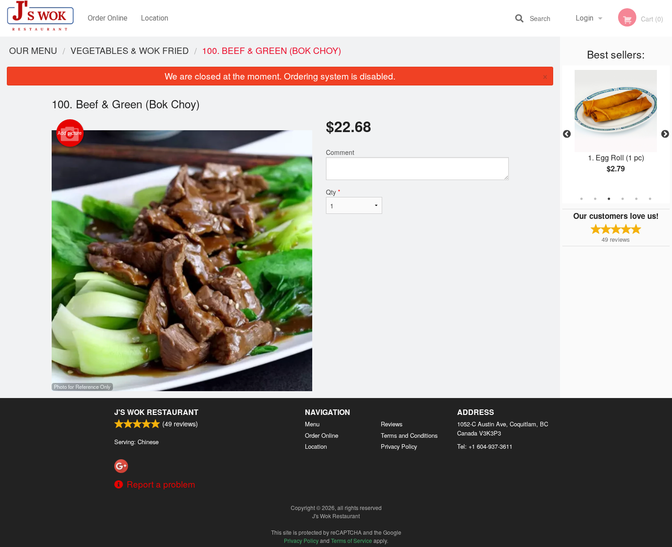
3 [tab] (608, 198)
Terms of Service (351, 540)
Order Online (108, 18)
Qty (333, 191)
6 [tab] (650, 198)
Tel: (484, 446)
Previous (566, 134)
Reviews (391, 424)
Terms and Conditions (409, 435)
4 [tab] (622, 198)
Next (665, 134)
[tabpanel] (616, 129)
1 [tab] (581, 198)
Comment (340, 152)
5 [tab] (636, 198)
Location (154, 18)
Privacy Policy (399, 446)
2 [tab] (595, 198)
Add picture (70, 133)
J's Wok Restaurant (156, 412)
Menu (312, 424)
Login (584, 18)
